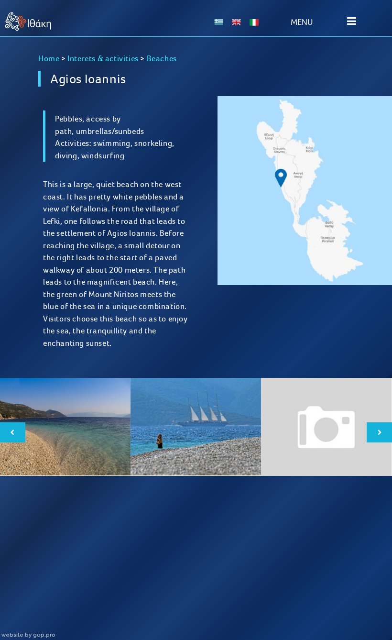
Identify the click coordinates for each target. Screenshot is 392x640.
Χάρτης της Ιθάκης (147, 580)
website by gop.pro (28, 634)
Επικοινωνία (341, 580)
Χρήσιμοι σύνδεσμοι (244, 580)
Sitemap (50, 580)
